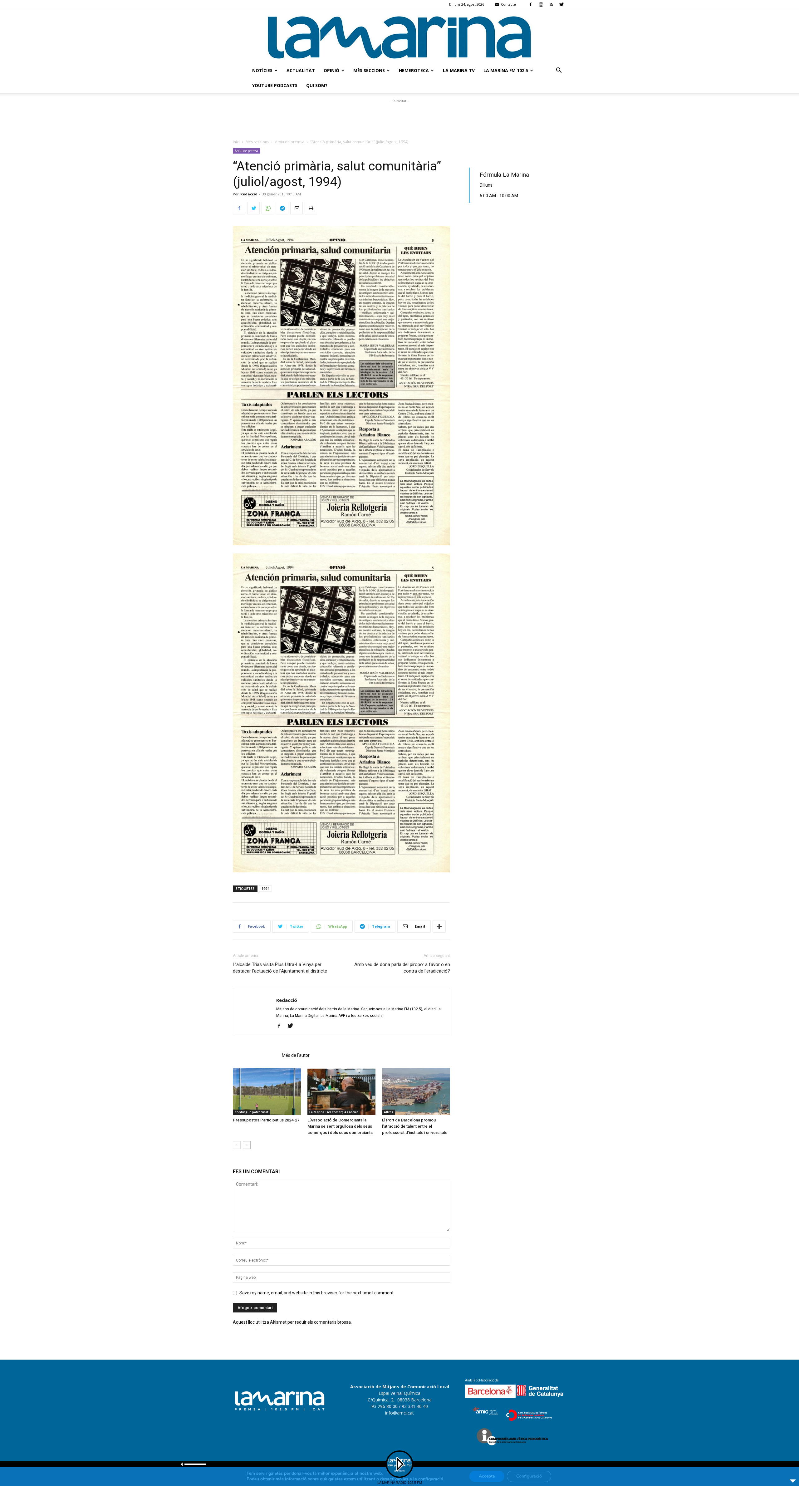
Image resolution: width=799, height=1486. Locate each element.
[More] (439, 926)
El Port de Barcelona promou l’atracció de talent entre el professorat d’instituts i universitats (414, 1126)
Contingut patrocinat (251, 1112)
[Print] (311, 208)
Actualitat (301, 70)
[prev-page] (237, 1145)
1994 (265, 888)
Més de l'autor (296, 1055)
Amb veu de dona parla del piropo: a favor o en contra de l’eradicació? (402, 968)
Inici (236, 142)
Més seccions (369, 70)
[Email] (296, 208)
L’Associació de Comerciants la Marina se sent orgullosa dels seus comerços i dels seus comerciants (340, 1126)
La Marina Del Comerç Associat (333, 1112)
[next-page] (247, 1145)
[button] (558, 71)
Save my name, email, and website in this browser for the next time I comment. (317, 1292)
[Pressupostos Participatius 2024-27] (267, 1091)
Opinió (331, 70)
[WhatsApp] (268, 208)
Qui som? (316, 85)
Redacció (248, 194)
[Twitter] (561, 4)
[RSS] (551, 4)
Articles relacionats (255, 1055)
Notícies (262, 70)
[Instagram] (541, 4)
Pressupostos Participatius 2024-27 (266, 1120)
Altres (388, 1112)
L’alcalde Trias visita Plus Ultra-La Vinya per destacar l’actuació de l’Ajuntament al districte (280, 968)
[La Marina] (399, 36)
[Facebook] (530, 4)
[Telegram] (282, 208)
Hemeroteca (414, 70)
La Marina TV (459, 70)
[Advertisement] (399, 118)
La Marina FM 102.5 (505, 70)
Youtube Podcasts (274, 85)
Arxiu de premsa (289, 142)
